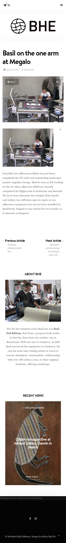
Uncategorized (35, 407)
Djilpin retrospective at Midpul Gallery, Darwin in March (33, 443)
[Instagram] (36, 518)
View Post (32, 476)
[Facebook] (30, 518)
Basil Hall (28, 69)
